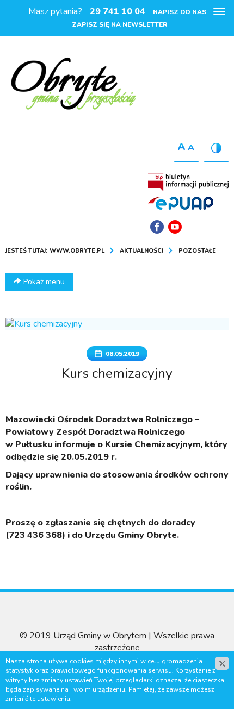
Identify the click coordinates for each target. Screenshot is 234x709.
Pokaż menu (43, 282)
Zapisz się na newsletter (120, 24)
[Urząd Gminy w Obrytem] (73, 85)
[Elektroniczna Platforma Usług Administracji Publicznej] (180, 203)
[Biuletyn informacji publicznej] (188, 182)
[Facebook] (157, 227)
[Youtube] (175, 227)
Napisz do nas (179, 12)
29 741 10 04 (117, 11)
